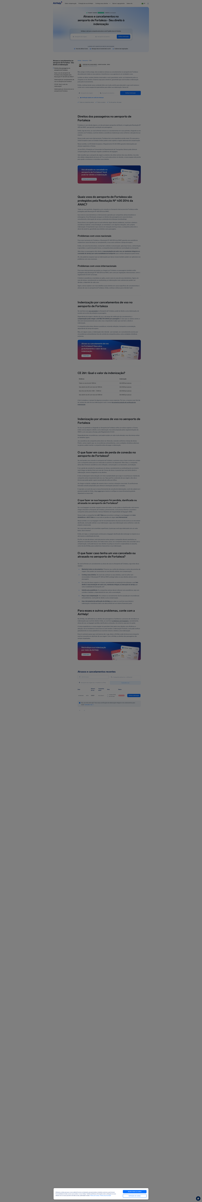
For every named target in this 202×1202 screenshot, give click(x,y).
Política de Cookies (94, 1195)
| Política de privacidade (105, 1195)
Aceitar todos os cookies (134, 1191)
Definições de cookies (135, 1196)
